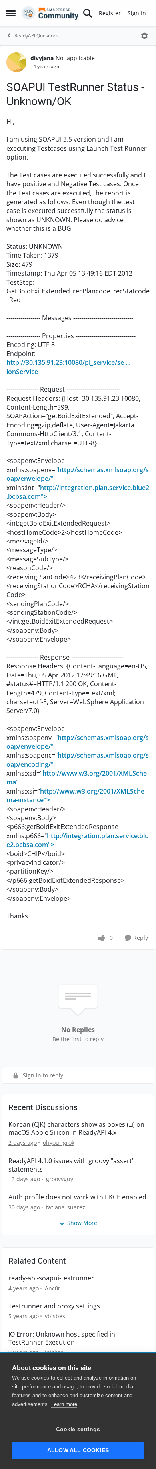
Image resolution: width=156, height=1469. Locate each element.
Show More (82, 1223)
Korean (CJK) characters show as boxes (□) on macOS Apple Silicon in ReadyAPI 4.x (76, 1128)
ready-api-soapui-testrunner (51, 1278)
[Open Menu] (144, 35)
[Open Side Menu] (11, 13)
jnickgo (54, 1352)
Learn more (64, 1404)
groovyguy (59, 1179)
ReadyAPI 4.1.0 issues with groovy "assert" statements (71, 1165)
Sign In (137, 13)
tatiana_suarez (65, 1207)
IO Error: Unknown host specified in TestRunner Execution (61, 1338)
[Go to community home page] (50, 13)
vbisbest (56, 1316)
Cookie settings (78, 1429)
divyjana (42, 58)
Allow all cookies (78, 1450)
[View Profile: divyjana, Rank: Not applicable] (16, 62)
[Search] (87, 13)
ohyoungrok (58, 1142)
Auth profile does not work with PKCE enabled (77, 1197)
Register (110, 13)
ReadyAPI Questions (36, 35)
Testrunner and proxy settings (54, 1306)
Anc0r (52, 1288)
